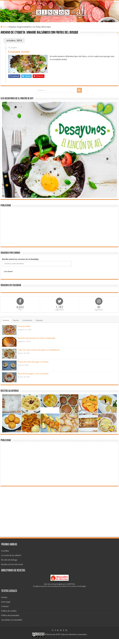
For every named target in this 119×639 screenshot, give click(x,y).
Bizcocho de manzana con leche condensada (36, 338)
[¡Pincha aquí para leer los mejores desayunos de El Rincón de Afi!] (59, 149)
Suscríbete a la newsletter (11, 620)
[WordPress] (66, 630)
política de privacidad (50, 586)
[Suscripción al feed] (117, 33)
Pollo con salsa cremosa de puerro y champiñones (39, 350)
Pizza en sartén (24, 326)
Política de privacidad (10, 615)
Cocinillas (5, 551)
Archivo (4, 597)
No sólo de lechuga (9, 560)
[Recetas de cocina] (60, 577)
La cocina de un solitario (11, 555)
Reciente (6, 320)
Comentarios (27, 320)
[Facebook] (55, 630)
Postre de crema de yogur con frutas (33, 362)
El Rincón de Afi (51, 634)
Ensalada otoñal (18, 52)
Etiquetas (39, 320)
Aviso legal (5, 602)
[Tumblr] (63, 630)
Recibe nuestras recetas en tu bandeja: (20, 259)
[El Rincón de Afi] (59, 11)
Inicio (4, 27)
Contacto (5, 606)
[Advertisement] (59, 227)
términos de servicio (69, 586)
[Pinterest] (61, 630)
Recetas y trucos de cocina (12, 564)
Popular (16, 320)
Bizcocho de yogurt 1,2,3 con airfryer (33, 373)
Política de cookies (9, 611)
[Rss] (53, 630)
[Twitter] (58, 630)
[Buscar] (79, 90)
